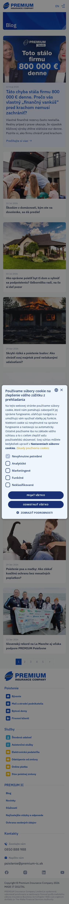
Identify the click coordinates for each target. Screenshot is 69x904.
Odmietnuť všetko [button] (35, 504)
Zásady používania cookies (33, 448)
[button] (34, 512)
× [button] (61, 390)
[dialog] (34, 452)
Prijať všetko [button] (36, 495)
